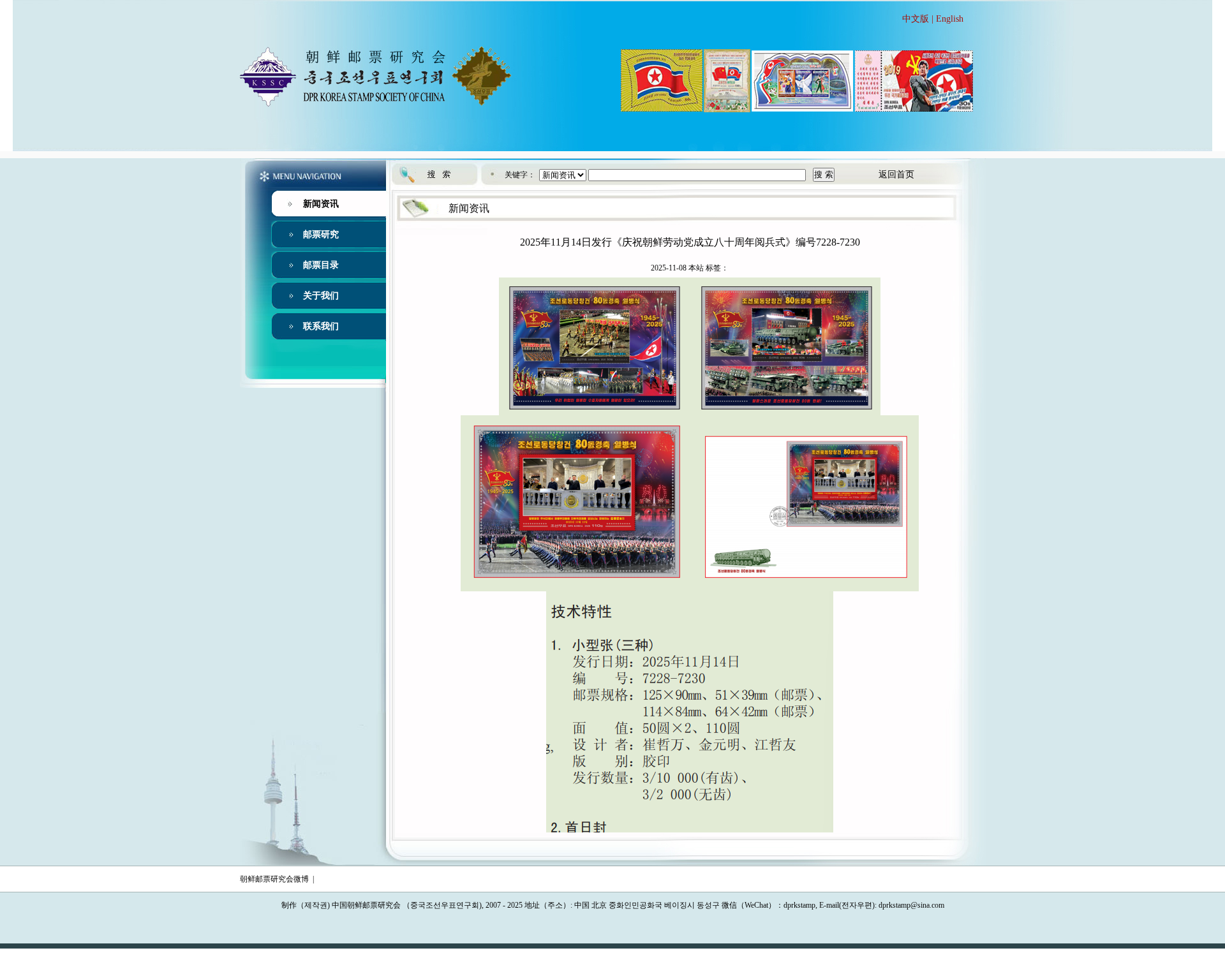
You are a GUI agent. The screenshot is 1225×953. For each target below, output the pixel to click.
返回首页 (896, 174)
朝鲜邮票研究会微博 (274, 879)
